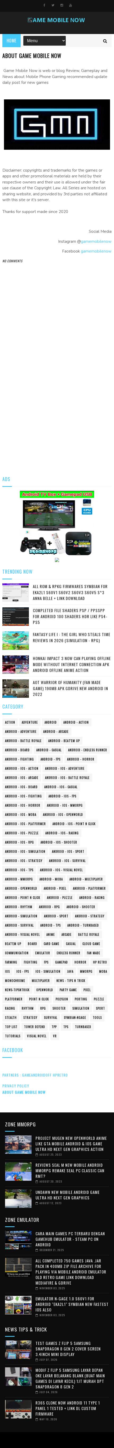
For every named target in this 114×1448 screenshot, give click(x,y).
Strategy (30, 1017)
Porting (81, 999)
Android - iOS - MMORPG (65, 805)
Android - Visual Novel (22, 934)
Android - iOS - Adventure (65, 768)
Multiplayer (41, 981)
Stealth (11, 1017)
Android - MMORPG (19, 879)
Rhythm (28, 1008)
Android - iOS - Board (21, 787)
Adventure (30, 722)
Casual (71, 944)
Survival (50, 1017)
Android (51, 722)
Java (70, 971)
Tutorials (12, 1036)
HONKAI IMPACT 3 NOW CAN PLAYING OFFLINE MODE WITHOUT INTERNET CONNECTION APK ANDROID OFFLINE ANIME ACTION (72, 664)
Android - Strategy (89, 916)
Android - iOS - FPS (62, 796)
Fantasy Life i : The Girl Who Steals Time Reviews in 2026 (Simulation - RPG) (71, 637)
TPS (65, 1027)
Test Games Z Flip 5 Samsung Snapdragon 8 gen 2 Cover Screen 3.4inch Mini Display (68, 1348)
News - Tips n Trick (70, 981)
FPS (46, 962)
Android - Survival (19, 925)
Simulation (80, 1008)
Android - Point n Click (22, 897)
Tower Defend (34, 1027)
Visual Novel (36, 1036)
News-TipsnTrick (17, 990)
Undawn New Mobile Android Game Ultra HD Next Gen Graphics (68, 1194)
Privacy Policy (15, 1085)
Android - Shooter (81, 907)
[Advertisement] (57, 409)
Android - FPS (50, 759)
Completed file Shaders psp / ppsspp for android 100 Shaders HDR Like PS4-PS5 (70, 616)
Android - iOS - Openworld (63, 814)
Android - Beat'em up (64, 741)
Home (11, 40)
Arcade (67, 934)
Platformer (14, 999)
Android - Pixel (55, 888)
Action (10, 722)
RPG (43, 1008)
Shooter (59, 1008)
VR (55, 1036)
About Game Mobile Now (24, 1092)
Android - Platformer (89, 888)
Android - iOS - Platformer (25, 824)
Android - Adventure (21, 731)
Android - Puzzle (60, 897)
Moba (103, 971)
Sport (100, 1008)
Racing (10, 1008)
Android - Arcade (56, 731)
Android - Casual (49, 750)
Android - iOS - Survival (67, 861)
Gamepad (61, 962)
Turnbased (83, 1027)
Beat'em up (13, 944)
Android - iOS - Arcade (21, 778)
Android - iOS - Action (21, 768)
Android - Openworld (21, 888)
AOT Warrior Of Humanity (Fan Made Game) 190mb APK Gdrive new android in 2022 (70, 688)
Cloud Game (91, 944)
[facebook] (44, 5)
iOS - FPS (22, 971)
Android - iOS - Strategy (23, 861)
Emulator (42, 953)
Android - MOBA (51, 879)
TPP (54, 1027)
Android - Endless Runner (87, 750)
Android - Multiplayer (86, 879)
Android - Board (17, 750)
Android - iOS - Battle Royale (67, 778)
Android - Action (76, 722)
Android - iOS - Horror (22, 805)
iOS (7, 971)
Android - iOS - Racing (62, 833)
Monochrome (15, 981)
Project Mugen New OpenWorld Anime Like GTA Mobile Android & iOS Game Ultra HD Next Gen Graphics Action (71, 1143)
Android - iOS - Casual (60, 787)
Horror (80, 962)
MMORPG (86, 971)
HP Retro (100, 962)
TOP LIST (11, 1027)
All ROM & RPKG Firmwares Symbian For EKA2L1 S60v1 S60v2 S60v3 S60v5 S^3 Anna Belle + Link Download (70, 592)
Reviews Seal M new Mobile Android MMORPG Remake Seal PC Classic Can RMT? (70, 1170)
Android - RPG (49, 907)
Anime (50, 934)
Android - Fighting (19, 759)
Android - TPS (50, 925)
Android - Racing (92, 897)
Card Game (51, 944)
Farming (11, 962)
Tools (97, 1017)
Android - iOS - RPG (19, 842)
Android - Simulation (21, 916)
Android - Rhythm (18, 907)
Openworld (44, 990)
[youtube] (70, 5)
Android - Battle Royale (23, 741)
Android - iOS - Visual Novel (61, 870)
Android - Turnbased (83, 925)
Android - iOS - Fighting (23, 796)
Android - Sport (56, 916)
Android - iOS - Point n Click (74, 824)
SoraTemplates (56, 1440)
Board (32, 944)
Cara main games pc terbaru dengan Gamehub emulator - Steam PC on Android (70, 1239)
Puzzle (99, 999)
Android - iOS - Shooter (59, 842)
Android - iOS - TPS (19, 870)
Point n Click (39, 999)
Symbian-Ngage (75, 1017)
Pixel (87, 990)
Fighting (30, 962)
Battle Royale (88, 934)
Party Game (68, 990)
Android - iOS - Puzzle (22, 833)
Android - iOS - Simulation (25, 851)
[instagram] (62, 5)
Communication (17, 953)
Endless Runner (68, 953)
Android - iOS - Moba (20, 814)
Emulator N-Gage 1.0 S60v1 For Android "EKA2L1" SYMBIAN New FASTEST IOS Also (72, 1304)
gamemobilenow (96, 241)
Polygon (62, 999)
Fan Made (93, 953)
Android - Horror (80, 759)
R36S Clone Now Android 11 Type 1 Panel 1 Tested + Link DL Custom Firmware (68, 1408)
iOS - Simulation (48, 971)
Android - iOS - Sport (68, 851)
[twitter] (53, 5)
